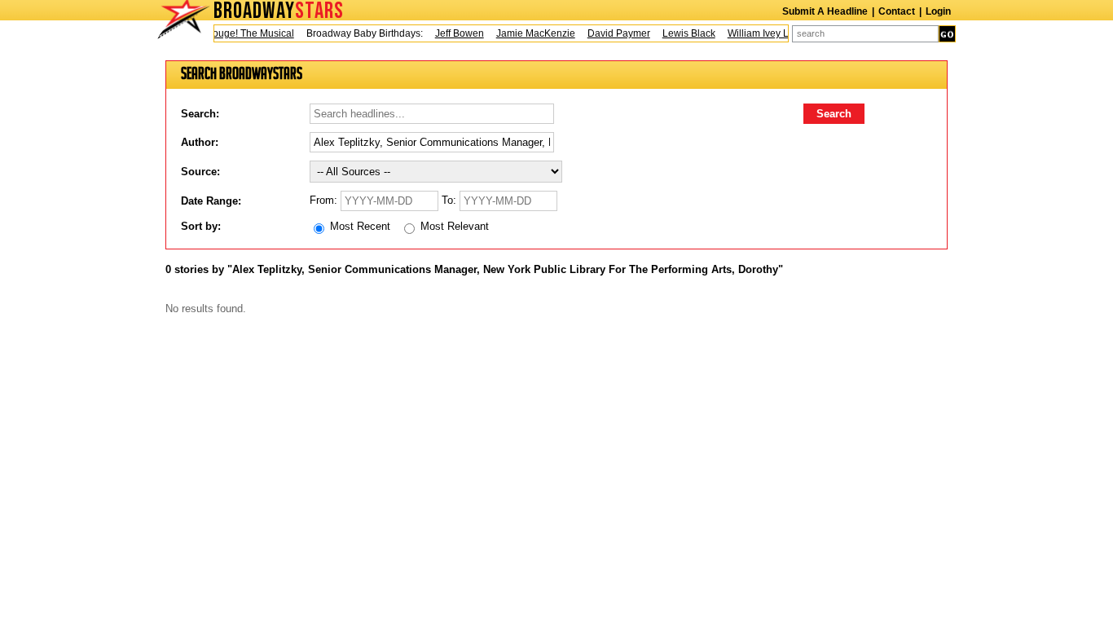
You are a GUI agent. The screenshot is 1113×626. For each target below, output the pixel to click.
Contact (896, 11)
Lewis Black (685, 33)
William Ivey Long (763, 33)
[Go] (947, 33)
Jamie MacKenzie (532, 33)
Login (938, 11)
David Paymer (615, 33)
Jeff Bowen (456, 33)
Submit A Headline (825, 11)
